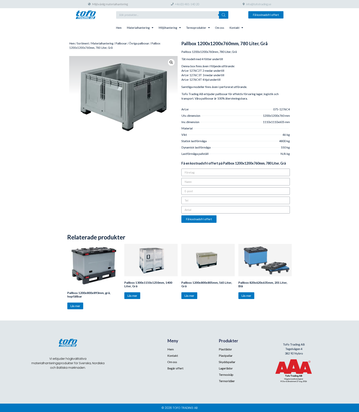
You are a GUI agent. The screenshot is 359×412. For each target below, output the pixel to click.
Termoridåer (227, 381)
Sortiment (83, 43)
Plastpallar (226, 355)
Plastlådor (225, 349)
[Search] (223, 15)
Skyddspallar (227, 362)
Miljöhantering (168, 27)
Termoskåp (226, 374)
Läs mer (75, 306)
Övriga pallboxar (139, 43)
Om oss (219, 27)
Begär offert (175, 368)
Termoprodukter (196, 27)
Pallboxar (121, 43)
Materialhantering (138, 27)
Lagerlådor (226, 368)
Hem (119, 27)
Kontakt (234, 27)
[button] (265, 14)
